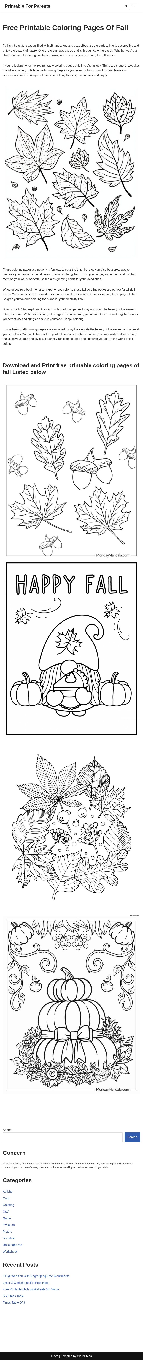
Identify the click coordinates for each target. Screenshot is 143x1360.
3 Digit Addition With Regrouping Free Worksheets (36, 1276)
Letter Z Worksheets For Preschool (26, 1282)
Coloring (8, 1205)
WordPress (84, 1356)
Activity (7, 1191)
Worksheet (10, 1251)
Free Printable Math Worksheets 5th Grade (31, 1289)
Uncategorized (12, 1244)
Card (6, 1198)
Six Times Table (13, 1296)
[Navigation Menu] (133, 6)
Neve (54, 1356)
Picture (7, 1231)
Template (9, 1238)
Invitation (9, 1224)
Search (7, 1129)
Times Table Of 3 (14, 1302)
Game (7, 1218)
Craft (6, 1211)
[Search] (126, 6)
